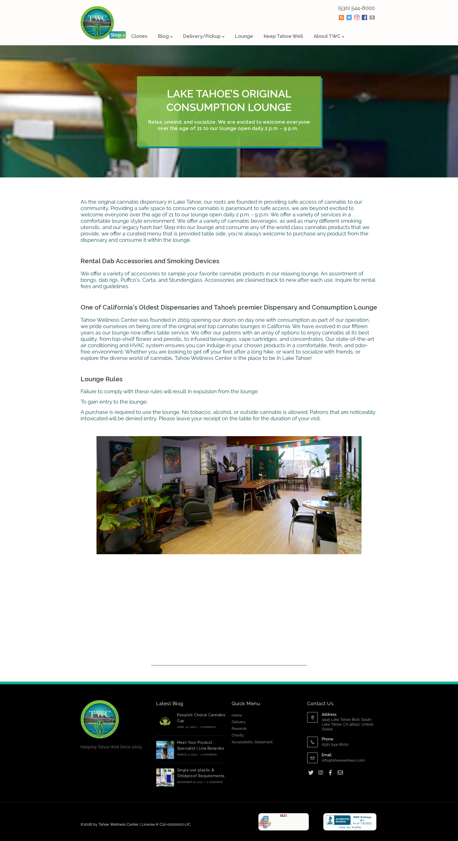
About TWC (327, 36)
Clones (139, 36)
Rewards (239, 728)
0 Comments (209, 754)
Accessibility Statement (252, 742)
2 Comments (208, 727)
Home (237, 715)
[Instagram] (320, 772)
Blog (163, 36)
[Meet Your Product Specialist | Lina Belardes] (165, 750)
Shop (116, 35)
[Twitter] (310, 772)
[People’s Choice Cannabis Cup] (165, 722)
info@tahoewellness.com (343, 760)
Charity (238, 735)
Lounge (244, 36)
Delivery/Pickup (202, 36)
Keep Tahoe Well (283, 36)
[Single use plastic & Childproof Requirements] (165, 777)
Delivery (239, 722)
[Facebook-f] (330, 772)
